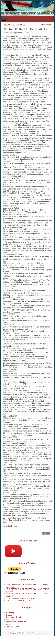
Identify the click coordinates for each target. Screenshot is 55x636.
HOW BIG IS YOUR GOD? (15, 25)
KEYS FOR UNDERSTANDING (19, 601)
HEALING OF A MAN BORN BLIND (21, 598)
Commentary (11, 619)
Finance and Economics (16, 622)
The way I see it (12, 626)
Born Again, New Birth (15, 617)
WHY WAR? (46, 25)
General (9, 624)
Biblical (14, 526)
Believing (10, 613)
